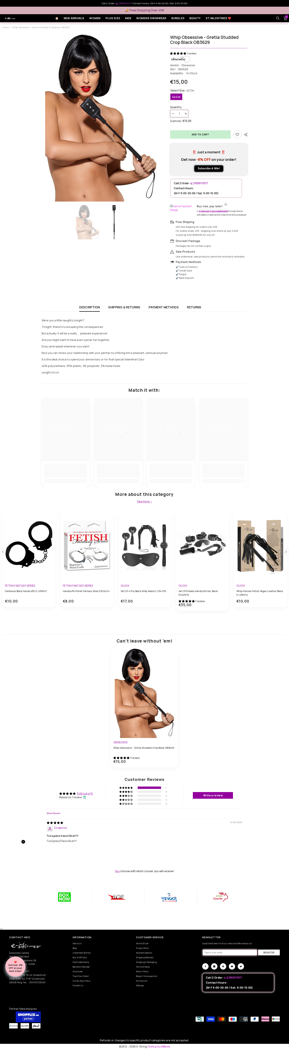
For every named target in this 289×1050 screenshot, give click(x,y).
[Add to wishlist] (237, 134)
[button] (178, 53)
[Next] (286, 552)
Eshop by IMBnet (159, 1046)
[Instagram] (214, 966)
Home (6, 27)
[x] (33, 882)
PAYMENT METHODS (164, 307)
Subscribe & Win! (209, 168)
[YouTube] (232, 966)
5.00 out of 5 (85, 793)
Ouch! (125, 585)
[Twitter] (241, 966)
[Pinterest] (223, 966)
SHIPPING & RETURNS (124, 307)
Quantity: (176, 107)
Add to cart (200, 134)
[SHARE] (244, 135)
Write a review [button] (213, 795)
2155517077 (124, 3)
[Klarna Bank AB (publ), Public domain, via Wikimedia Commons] (182, 208)
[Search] (278, 18)
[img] (55, 823)
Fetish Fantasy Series (20, 585)
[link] (65, 473)
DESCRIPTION (89, 307)
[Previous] (3, 552)
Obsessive (188, 65)
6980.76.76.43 (24, 975)
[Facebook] (205, 966)
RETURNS (194, 307)
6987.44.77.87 (23, 978)
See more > (144, 501)
